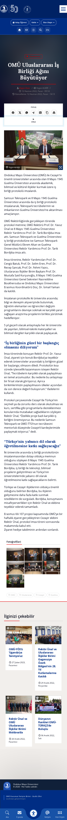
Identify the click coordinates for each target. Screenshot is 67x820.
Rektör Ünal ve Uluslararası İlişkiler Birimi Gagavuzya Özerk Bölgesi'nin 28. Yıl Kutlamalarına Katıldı (47, 663)
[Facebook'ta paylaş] (13, 112)
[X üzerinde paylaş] (20, 112)
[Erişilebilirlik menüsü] (33, 813)
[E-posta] (26, 30)
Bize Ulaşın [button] (47, 22)
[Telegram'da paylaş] (33, 112)
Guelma (54, 595)
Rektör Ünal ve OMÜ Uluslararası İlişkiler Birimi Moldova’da (18, 725)
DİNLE (33, 122)
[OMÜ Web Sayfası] (9, 9)
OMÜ (13, 595)
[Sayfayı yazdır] (54, 112)
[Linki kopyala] (47, 112)
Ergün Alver (25, 88)
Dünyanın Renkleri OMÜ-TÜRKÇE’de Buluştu (47, 724)
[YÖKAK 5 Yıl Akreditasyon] (32, 9)
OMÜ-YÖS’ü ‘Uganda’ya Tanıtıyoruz (16, 653)
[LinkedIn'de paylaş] (40, 112)
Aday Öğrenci (21, 22)
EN (47, 29)
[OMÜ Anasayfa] (19, 30)
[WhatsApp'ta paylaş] (26, 112)
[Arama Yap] (40, 30)
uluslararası (34, 56)
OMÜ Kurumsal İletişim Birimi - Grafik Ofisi (24, 796)
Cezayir (41, 595)
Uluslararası (27, 595)
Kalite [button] (34, 22)
